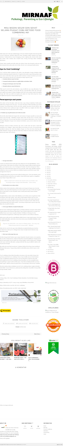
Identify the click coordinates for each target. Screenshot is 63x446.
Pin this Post (34, 323)
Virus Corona (53, 152)
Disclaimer (46, 430)
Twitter (31, 428)
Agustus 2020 (51, 185)
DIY (52, 156)
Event (18, 1)
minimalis (47, 157)
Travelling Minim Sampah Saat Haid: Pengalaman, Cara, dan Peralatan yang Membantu (56, 69)
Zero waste (50, 144)
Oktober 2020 (51, 181)
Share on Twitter (22, 323)
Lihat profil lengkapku (5, 438)
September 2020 (51, 183)
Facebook (25, 428)
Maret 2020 (50, 253)
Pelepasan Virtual (51, 197)
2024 (48, 170)
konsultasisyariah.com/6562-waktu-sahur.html (15, 288)
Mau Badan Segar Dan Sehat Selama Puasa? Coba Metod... (54, 240)
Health (13, 1)
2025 (48, 168)
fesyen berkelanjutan (49, 161)
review (47, 151)
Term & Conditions (48, 429)
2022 (48, 174)
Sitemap (45, 427)
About (1, 1)
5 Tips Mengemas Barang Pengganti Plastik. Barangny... (53, 218)
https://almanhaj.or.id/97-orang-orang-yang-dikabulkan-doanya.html (17, 282)
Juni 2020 (50, 249)
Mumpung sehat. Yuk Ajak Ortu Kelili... (20, 358)
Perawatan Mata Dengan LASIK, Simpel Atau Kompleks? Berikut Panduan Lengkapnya (56, 95)
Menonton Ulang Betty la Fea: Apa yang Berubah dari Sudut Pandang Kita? (56, 60)
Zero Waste (7, 1)
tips (25, 326)
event (53, 148)
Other (23, 1)
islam (51, 149)
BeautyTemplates (23, 444)
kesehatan (21, 326)
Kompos (57, 156)
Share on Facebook (9, 323)
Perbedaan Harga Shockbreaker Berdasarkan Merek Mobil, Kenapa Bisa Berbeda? (55, 50)
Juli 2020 (50, 187)
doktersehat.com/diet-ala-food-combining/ (14, 285)
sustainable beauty (49, 154)
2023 (48, 172)
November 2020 (51, 180)
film (59, 152)
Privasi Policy (46, 432)
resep (59, 159)
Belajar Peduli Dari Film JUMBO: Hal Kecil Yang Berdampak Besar (56, 87)
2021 (48, 176)
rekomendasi (53, 159)
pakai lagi (47, 159)
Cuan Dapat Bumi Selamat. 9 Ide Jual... (6, 358)
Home (45, 425)
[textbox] (21, 69)
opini (53, 151)
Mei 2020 (50, 251)
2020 (48, 178)
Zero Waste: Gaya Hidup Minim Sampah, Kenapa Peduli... (53, 246)
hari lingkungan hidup (55, 157)
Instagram (38, 428)
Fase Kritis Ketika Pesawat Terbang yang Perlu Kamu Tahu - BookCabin (56, 79)
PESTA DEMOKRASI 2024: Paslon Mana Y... (33, 359)
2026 (48, 167)
